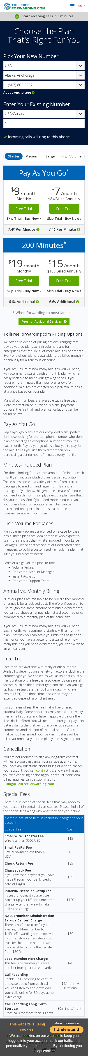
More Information (66, 1023)
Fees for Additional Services (42, 321)
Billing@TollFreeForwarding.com (28, 784)
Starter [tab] (13, 156)
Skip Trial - (23, 218)
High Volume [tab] (71, 156)
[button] (82, 6)
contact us (44, 770)
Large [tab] (50, 156)
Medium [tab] (31, 156)
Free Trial (24, 208)
